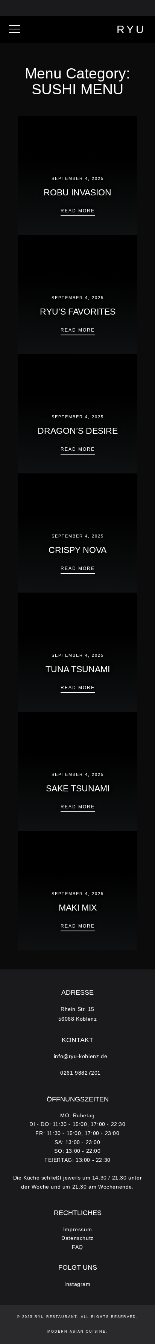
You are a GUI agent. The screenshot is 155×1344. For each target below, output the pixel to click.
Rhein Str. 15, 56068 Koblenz (57, 7)
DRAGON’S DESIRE (78, 431)
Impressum (77, 1229)
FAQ (77, 1247)
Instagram (77, 1284)
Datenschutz (77, 1238)
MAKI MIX (78, 907)
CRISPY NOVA (77, 550)
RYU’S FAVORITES (77, 311)
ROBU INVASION (77, 192)
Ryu (131, 29)
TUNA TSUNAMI (78, 669)
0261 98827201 (119, 7)
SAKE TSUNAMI (77, 788)
